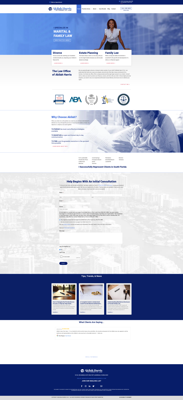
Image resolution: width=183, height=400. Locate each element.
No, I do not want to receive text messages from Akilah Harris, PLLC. (76, 222)
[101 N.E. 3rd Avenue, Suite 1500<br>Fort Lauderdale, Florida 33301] (119, 1)
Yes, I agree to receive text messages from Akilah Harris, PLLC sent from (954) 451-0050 (82, 219)
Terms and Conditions (69, 228)
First (60, 197)
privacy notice (66, 224)
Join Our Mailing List (91, 381)
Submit (63, 263)
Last (93, 197)
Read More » (55, 312)
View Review (69, 347)
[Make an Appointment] (50, 2)
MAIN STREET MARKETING (97, 397)
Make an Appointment (56, 2)
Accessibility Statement (125, 397)
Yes (61, 249)
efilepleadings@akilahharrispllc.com (95, 378)
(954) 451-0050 (102, 185)
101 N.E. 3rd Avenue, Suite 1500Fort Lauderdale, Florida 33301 (127, 2)
